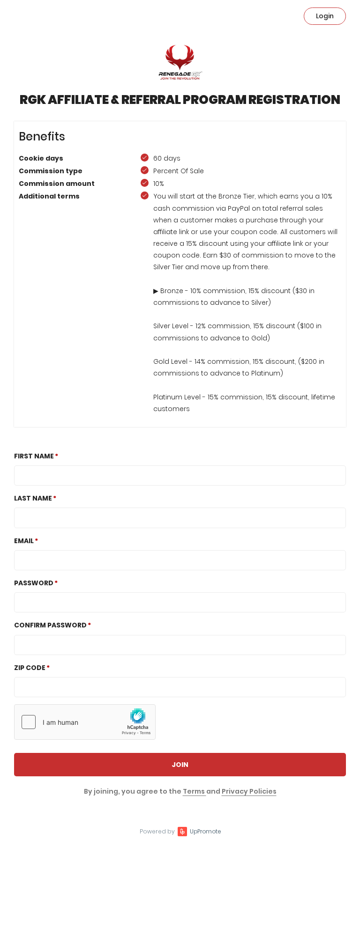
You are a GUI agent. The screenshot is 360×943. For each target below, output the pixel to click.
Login (325, 16)
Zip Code (29, 667)
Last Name (33, 498)
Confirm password (50, 625)
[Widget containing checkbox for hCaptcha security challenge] (85, 722)
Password (33, 583)
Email (24, 540)
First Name (34, 456)
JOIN (180, 764)
